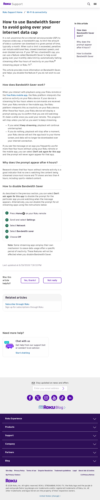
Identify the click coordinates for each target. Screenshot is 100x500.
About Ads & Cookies (86, 470)
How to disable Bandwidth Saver (85, 55)
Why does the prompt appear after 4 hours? (84, 45)
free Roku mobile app (17, 95)
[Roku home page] (7, 4)
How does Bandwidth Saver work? (85, 33)
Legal (75, 470)
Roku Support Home (13, 12)
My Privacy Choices (13, 475)
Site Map (9, 470)
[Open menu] (95, 4)
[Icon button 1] (88, 3)
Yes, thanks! (30, 280)
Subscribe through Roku (17, 304)
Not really (52, 280)
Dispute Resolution (45, 470)
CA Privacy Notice (87, 475)
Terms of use (31, 470)
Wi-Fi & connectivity (37, 12)
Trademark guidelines (62, 470)
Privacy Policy (19, 470)
